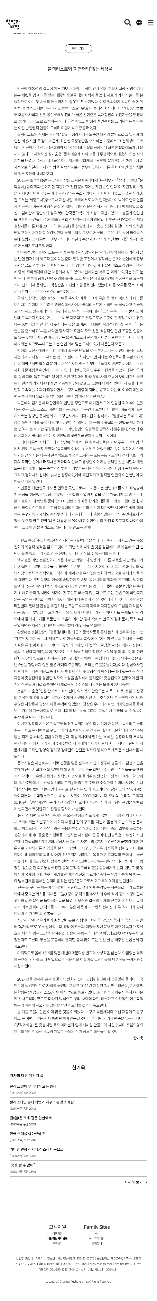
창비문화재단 (96, 1238)
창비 (96, 1234)
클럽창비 (97, 1243)
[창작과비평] (13, 24)
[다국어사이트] (139, 22)
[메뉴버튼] (151, 22)
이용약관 (57, 1234)
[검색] (128, 22)
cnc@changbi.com (101, 1264)
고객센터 (57, 1243)
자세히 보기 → (135, 1182)
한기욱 (78, 1068)
